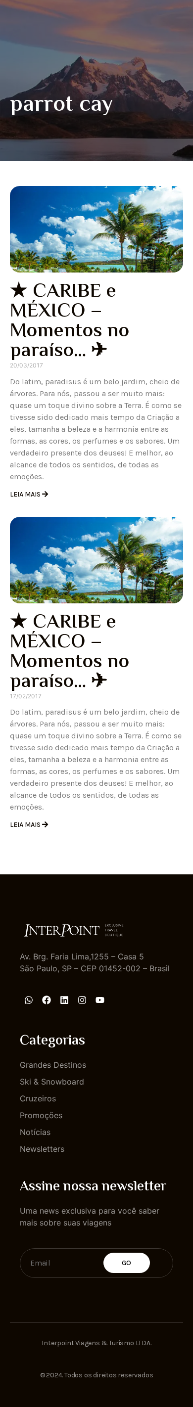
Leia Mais (26, 494)
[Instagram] (82, 1000)
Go (127, 1263)
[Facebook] (46, 1000)
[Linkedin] (64, 1000)
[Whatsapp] (29, 1000)
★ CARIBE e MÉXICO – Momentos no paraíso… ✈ (69, 321)
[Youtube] (100, 1000)
